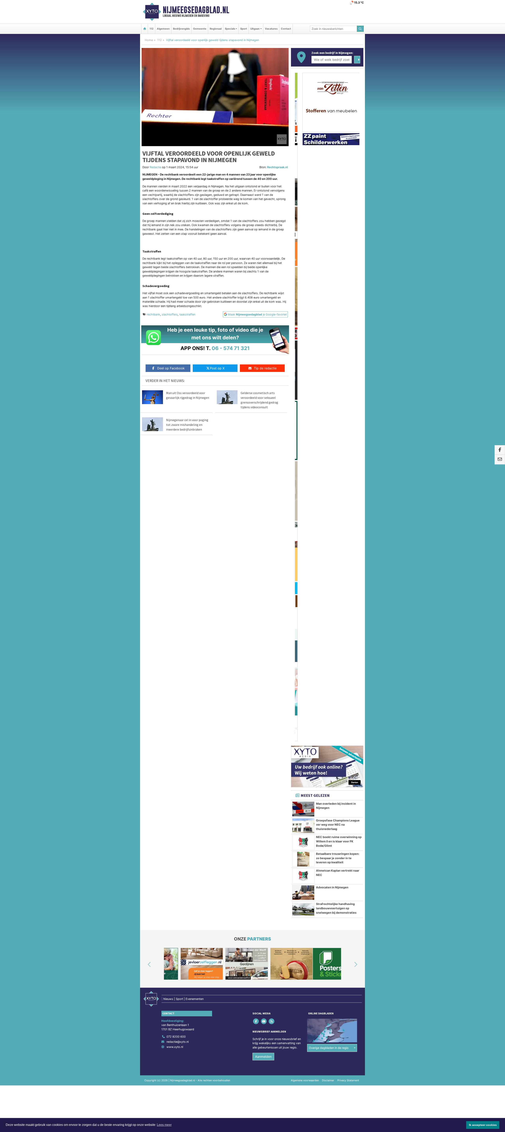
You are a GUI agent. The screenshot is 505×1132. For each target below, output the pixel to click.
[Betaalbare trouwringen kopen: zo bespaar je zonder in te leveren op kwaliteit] (303, 393)
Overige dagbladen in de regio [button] (329, 582)
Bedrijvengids (181, 28)
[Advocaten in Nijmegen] (303, 426)
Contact (286, 28)
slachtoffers (170, 314)
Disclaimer (328, 614)
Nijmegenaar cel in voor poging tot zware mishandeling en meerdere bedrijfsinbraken (187, 424)
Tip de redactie (265, 368)
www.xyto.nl (174, 581)
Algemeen (163, 28)
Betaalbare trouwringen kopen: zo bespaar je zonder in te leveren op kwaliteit (337, 392)
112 (151, 28)
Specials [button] (230, 28)
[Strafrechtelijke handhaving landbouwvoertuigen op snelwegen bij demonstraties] (303, 443)
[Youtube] (264, 555)
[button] (145, 498)
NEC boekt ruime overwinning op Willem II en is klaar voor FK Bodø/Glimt (339, 375)
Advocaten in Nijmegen (332, 421)
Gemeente (199, 28)
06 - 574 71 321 (231, 348)
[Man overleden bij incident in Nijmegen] (303, 343)
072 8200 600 (176, 570)
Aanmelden (263, 591)
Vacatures (271, 28)
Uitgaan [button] (255, 28)
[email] (500, 459)
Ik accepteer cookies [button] (483, 1124)
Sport (243, 28)
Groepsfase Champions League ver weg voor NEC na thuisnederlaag (338, 359)
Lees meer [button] (164, 1124)
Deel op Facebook (171, 368)
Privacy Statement (348, 614)
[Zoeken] (360, 29)
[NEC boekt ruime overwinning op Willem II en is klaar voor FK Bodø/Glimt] (303, 376)
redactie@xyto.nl (177, 575)
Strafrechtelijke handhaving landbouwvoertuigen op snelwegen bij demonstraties (336, 442)
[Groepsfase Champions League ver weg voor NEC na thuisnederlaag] (303, 359)
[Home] (144, 29)
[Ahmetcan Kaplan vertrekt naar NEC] (303, 410)
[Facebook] (256, 555)
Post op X (217, 368)
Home (149, 40)
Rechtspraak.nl (277, 167)
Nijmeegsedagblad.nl (196, 9)
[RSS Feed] (272, 555)
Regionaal (216, 28)
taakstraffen (187, 314)
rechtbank (153, 314)
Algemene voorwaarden (305, 614)
